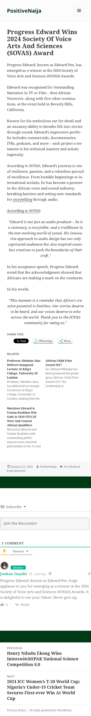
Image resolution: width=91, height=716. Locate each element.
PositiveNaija (24, 10)
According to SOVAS (23, 210)
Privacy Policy (16, 710)
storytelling (22, 199)
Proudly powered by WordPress (50, 710)
